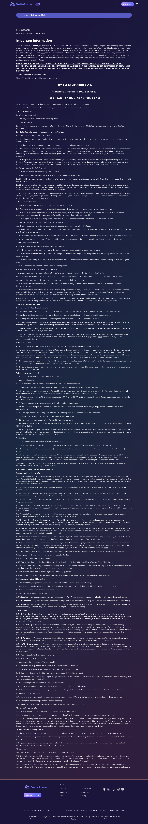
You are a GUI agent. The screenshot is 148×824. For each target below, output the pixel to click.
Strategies (63, 788)
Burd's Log (63, 792)
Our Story (63, 785)
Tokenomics (84, 792)
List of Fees (119, 810)
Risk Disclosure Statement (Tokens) (100, 810)
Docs (61, 796)
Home (25, 15)
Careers (83, 785)
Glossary (83, 796)
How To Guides (85, 788)
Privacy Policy (80, 810)
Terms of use (70, 810)
